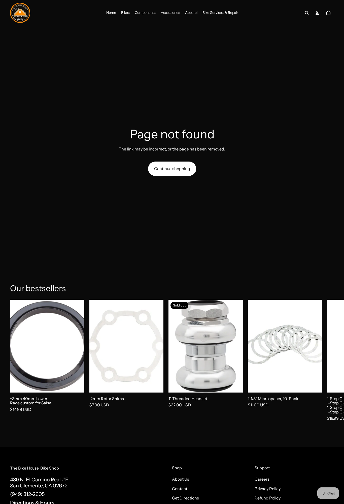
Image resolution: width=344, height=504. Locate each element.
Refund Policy (268, 497)
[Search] (306, 12)
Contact (179, 488)
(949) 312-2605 (27, 494)
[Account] (317, 12)
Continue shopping (172, 168)
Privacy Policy (268, 488)
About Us (180, 479)
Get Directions (185, 497)
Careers (262, 479)
